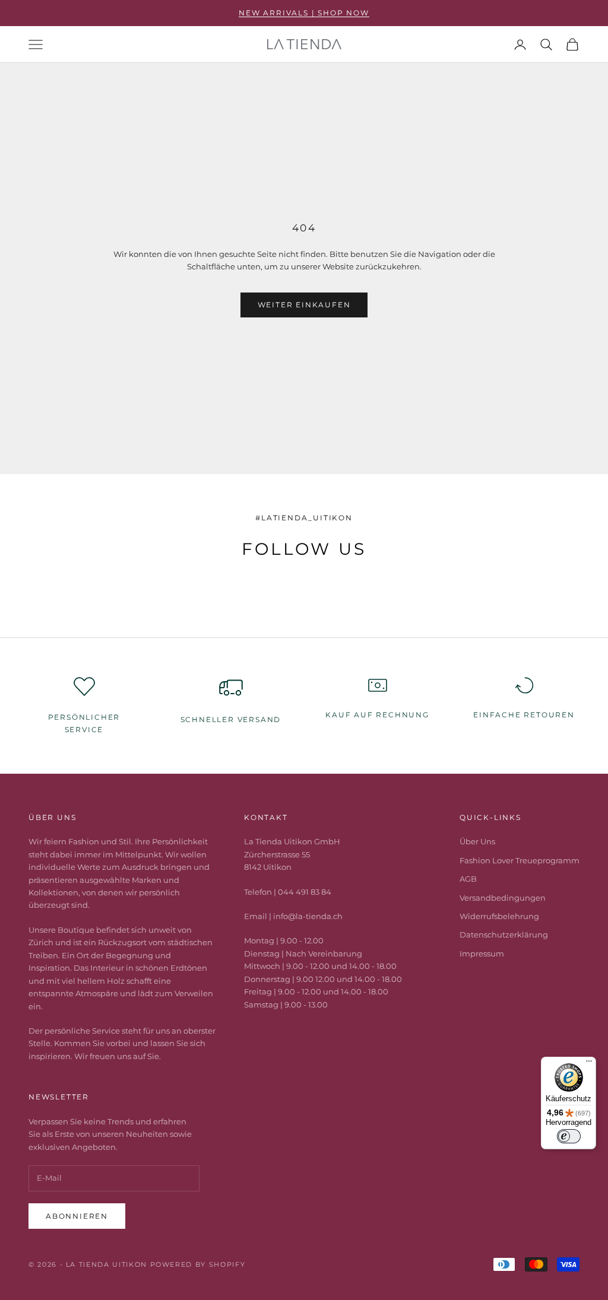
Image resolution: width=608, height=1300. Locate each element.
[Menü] (589, 1064)
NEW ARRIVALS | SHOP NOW (304, 12)
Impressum (482, 953)
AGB (468, 878)
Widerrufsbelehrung (499, 916)
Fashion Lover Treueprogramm (520, 860)
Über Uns (477, 841)
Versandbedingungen (503, 897)
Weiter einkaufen (304, 304)
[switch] (569, 1136)
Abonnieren (77, 1216)
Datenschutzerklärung (504, 934)
